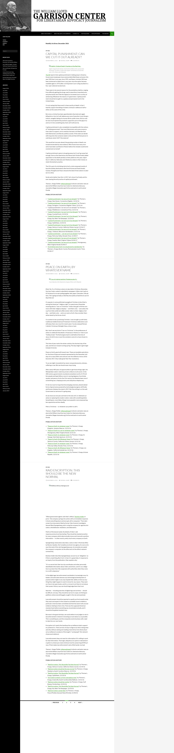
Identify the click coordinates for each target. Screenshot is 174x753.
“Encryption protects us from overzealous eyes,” (62, 677)
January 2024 (6, 155)
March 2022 (6, 203)
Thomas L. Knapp (64, 60)
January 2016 (6, 364)
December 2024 (6, 132)
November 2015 (7, 369)
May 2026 (5, 95)
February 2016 (6, 362)
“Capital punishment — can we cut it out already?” (62, 234)
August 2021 (6, 219)
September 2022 (7, 190)
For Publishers (85, 33)
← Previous (55, 702)
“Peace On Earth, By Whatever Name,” (59, 439)
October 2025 (6, 110)
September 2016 (7, 347)
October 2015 (6, 371)
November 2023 (7, 160)
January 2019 (6, 286)
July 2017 (5, 325)
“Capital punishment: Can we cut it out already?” (62, 199)
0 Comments (75, 60)
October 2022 (6, 188)
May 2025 (5, 121)
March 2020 (6, 256)
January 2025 (6, 129)
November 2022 (7, 186)
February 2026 (6, 101)
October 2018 (6, 293)
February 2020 (6, 258)
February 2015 (6, 388)
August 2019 (6, 271)
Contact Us (76, 33)
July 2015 (5, 377)
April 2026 (5, 97)
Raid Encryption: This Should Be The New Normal (63, 473)
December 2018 (6, 288)
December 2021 (6, 210)
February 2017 (6, 336)
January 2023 (6, 182)
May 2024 (5, 147)
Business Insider (79, 516)
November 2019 (7, 264)
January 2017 (6, 338)
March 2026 (6, 99)
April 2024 (5, 149)
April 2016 (5, 358)
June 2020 (5, 249)
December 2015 (6, 366)
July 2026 (5, 90)
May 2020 (5, 251)
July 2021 (5, 221)
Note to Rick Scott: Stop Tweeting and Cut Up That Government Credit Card (9, 73)
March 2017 (6, 334)
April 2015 (5, 384)
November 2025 (7, 108)
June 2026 (5, 92)
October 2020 (6, 240)
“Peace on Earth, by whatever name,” (58, 426)
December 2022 (6, 184)
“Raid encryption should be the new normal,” (61, 669)
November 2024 (7, 134)
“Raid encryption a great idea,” (56, 690)
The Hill (48, 75)
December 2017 (6, 314)
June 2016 (5, 353)
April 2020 (5, 253)
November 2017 (7, 316)
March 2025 (6, 125)
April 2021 (5, 227)
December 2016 (6, 340)
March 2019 (6, 282)
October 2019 (6, 266)
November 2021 (7, 212)
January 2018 (6, 312)
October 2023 (6, 162)
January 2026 (6, 103)
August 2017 (6, 323)
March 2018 (6, 308)
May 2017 (5, 329)
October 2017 (6, 319)
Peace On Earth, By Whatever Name (60, 268)
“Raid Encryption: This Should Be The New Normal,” (63, 664)
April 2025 (5, 123)
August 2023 (6, 166)
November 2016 (7, 343)
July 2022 (5, 195)
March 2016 (6, 360)
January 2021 (6, 234)
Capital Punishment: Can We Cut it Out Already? (65, 55)
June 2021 (5, 223)
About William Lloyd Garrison (62, 33)
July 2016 (5, 351)
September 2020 (7, 242)
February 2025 (6, 127)
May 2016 (5, 356)
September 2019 (7, 269)
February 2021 (6, 232)
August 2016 (6, 349)
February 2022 (6, 205)
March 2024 (6, 151)
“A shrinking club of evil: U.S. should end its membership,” (65, 247)
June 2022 (5, 197)
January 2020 (6, 260)
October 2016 (6, 345)
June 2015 (5, 380)
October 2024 (6, 136)
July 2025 (5, 116)
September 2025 (7, 112)
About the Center (45, 33)
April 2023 (5, 175)
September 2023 (7, 164)
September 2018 (7, 295)
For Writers (105, 33)
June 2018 (5, 301)
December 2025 (6, 105)
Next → (80, 702)
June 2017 (5, 327)
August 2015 (6, 375)
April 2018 (5, 306)
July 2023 (5, 169)
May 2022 (5, 199)
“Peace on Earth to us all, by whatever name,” (61, 430)
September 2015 (7, 373)
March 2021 (6, 229)
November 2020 (7, 238)
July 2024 (5, 142)
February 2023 (6, 179)
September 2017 (7, 321)
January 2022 (6, 208)
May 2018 (5, 303)
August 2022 (6, 192)
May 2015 (5, 382)
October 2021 (6, 214)
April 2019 (5, 279)
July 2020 (5, 247)
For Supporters (96, 33)
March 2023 (6, 177)
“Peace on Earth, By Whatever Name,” (59, 448)
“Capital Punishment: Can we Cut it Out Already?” (63, 212)
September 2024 (7, 138)
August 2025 (6, 114)
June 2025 (5, 118)
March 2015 (6, 386)
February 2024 (6, 153)
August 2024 (6, 140)
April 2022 (5, 201)
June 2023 (5, 171)
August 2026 (6, 88)
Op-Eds (48, 50)
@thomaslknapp (66, 183)
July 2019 (5, 273)
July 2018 (5, 299)
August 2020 (6, 245)
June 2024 (5, 145)
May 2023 (5, 173)
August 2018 (6, 297)
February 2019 (6, 284)
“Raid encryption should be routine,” (58, 682)
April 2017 (5, 332)
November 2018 (7, 290)
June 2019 (5, 275)
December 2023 (6, 158)
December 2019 (6, 262)
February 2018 (6, 310)
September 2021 (7, 216)
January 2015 (6, 390)
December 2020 (6, 236)
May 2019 (5, 277)
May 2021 (5, 225)
